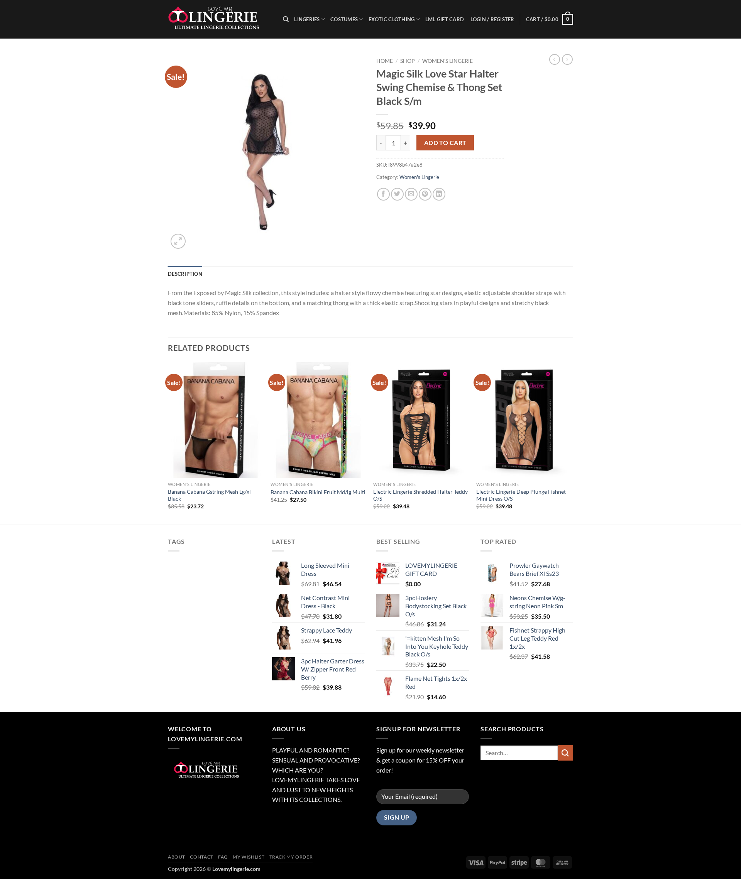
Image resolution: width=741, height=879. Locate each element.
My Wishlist (248, 857)
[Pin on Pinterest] (425, 194)
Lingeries (307, 19)
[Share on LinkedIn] (439, 194)
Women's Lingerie (447, 61)
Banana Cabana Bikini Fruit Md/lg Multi (318, 492)
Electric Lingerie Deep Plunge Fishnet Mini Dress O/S (521, 495)
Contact (201, 857)
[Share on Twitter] (397, 194)
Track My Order (291, 857)
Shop (407, 61)
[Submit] (565, 752)
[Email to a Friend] (411, 194)
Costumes (344, 19)
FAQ (223, 857)
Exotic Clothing (392, 19)
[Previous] (168, 442)
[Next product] (554, 59)
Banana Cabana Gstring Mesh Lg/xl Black (209, 495)
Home (384, 61)
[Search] (286, 19)
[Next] (571, 442)
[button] (549, 19)
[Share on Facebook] (383, 194)
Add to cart (445, 142)
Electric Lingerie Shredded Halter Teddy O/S (420, 495)
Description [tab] (185, 274)
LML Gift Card (444, 19)
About (176, 857)
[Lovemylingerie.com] (219, 19)
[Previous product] (567, 59)
